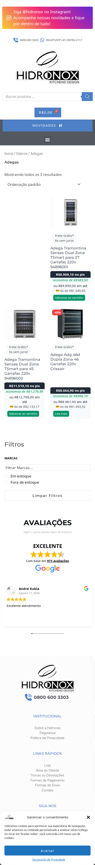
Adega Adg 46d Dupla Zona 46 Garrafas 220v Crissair (65, 361)
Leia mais (61, 414)
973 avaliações (58, 561)
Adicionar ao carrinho (69, 298)
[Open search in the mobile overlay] (47, 96)
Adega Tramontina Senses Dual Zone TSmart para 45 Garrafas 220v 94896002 (22, 368)
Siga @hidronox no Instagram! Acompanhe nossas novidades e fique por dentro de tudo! (48, 17)
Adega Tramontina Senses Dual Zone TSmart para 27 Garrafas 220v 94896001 (68, 257)
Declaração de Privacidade (48, 859)
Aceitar (47, 850)
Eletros (21, 153)
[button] (88, 817)
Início (8, 153)
